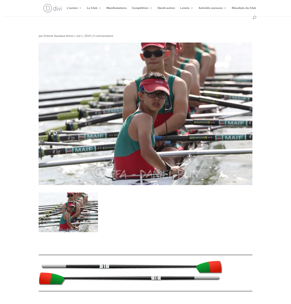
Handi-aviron (166, 8)
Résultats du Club (244, 8)
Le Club (92, 8)
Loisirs (184, 8)
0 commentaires (103, 35)
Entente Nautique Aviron (59, 35)
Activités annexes (211, 8)
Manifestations (117, 8)
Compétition (140, 8)
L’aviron (72, 8)
